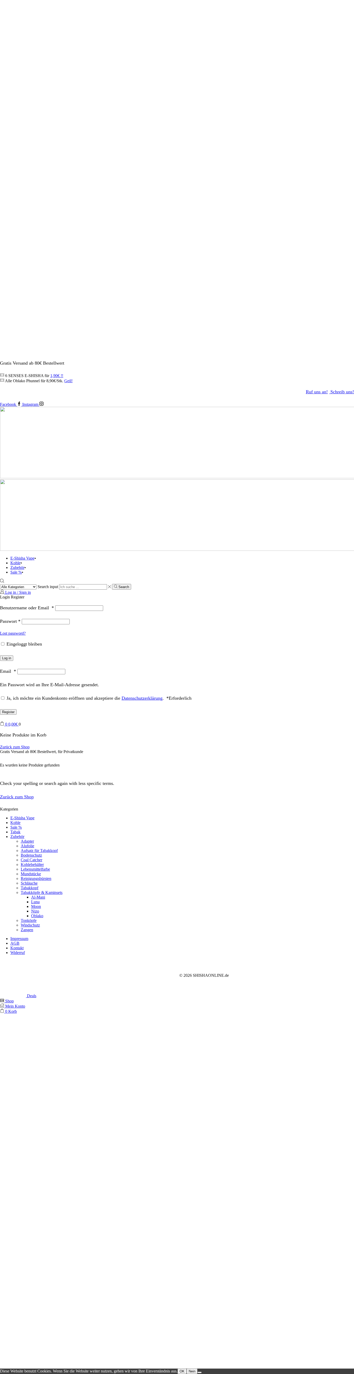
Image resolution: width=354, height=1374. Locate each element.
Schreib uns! (342, 391)
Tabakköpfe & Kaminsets (41, 892)
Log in (6, 658)
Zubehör (17, 567)
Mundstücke (31, 874)
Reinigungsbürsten (36, 878)
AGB (14, 943)
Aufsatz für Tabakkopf (39, 850)
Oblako (37, 916)
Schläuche (29, 883)
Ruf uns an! (317, 391)
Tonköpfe (29, 920)
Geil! (68, 381)
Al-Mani (38, 897)
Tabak (15, 832)
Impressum (19, 938)
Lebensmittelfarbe (35, 869)
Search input (48, 586)
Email (8, 671)
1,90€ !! (56, 375)
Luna (35, 902)
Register (8, 712)
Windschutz (30, 925)
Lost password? (13, 633)
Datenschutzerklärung (142, 698)
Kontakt (17, 948)
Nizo (35, 911)
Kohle (15, 563)
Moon (36, 906)
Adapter (27, 841)
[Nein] (199, 1372)
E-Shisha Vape (22, 558)
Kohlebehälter (32, 864)
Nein (192, 1371)
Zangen (27, 930)
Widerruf (17, 952)
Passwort (10, 621)
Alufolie (27, 846)
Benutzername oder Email (27, 607)
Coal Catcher (31, 860)
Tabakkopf (29, 888)
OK (182, 1371)
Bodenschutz (31, 855)
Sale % (16, 572)
